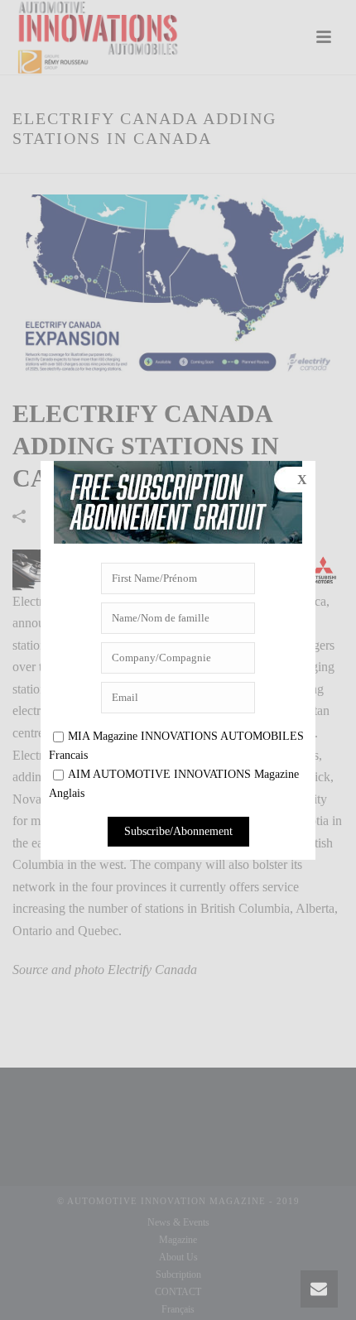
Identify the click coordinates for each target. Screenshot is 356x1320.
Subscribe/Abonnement (178, 831)
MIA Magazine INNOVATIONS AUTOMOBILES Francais (176, 745)
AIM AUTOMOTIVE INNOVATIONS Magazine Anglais (174, 783)
